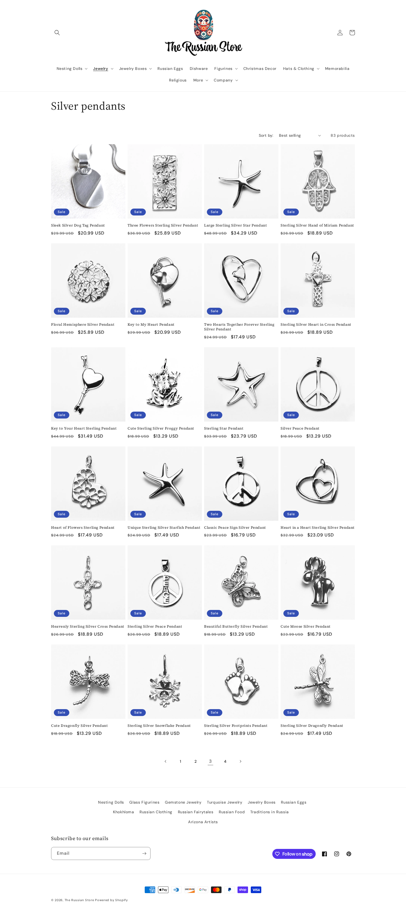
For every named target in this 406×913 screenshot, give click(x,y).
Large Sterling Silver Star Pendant (235, 225)
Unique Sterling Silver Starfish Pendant (164, 527)
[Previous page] (166, 761)
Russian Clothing (155, 811)
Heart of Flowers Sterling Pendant (83, 527)
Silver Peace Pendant (300, 428)
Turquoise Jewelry (224, 802)
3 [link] (210, 761)
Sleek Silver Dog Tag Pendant (78, 225)
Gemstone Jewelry (183, 802)
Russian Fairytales (195, 811)
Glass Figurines (144, 802)
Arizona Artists (203, 821)
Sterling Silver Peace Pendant (155, 626)
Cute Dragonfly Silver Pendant (79, 725)
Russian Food (232, 811)
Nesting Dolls (111, 802)
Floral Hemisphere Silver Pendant (82, 324)
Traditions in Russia (269, 811)
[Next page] (240, 761)
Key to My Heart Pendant (151, 324)
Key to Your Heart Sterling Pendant (84, 428)
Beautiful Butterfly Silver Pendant (236, 626)
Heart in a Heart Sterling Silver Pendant (318, 527)
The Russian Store (79, 900)
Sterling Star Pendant (224, 428)
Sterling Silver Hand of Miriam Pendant (317, 225)
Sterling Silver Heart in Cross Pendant (316, 324)
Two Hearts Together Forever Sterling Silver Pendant (239, 326)
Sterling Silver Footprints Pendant (235, 725)
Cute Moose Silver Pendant (306, 626)
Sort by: (266, 135)
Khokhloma (123, 811)
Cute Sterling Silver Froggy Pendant (161, 428)
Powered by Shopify (111, 900)
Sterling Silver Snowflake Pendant (159, 725)
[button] (57, 33)
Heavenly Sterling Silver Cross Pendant (87, 626)
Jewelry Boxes (262, 802)
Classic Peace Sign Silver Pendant (235, 527)
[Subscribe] (144, 853)
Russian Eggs (293, 802)
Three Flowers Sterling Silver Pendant (163, 225)
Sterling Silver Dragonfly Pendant (312, 725)
